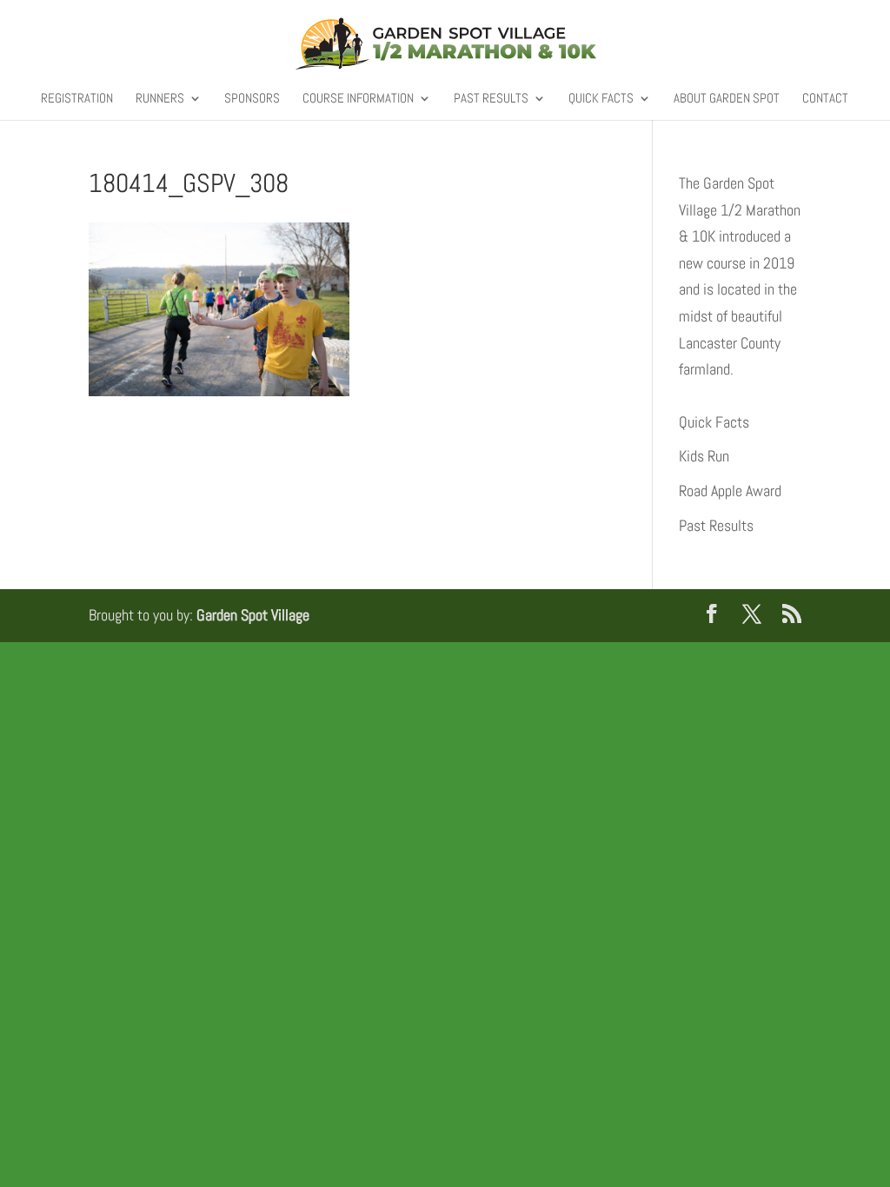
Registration (77, 99)
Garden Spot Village (252, 615)
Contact (825, 99)
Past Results (491, 99)
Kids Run (704, 456)
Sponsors (252, 99)
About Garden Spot (727, 99)
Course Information (358, 99)
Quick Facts (601, 99)
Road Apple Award (730, 491)
